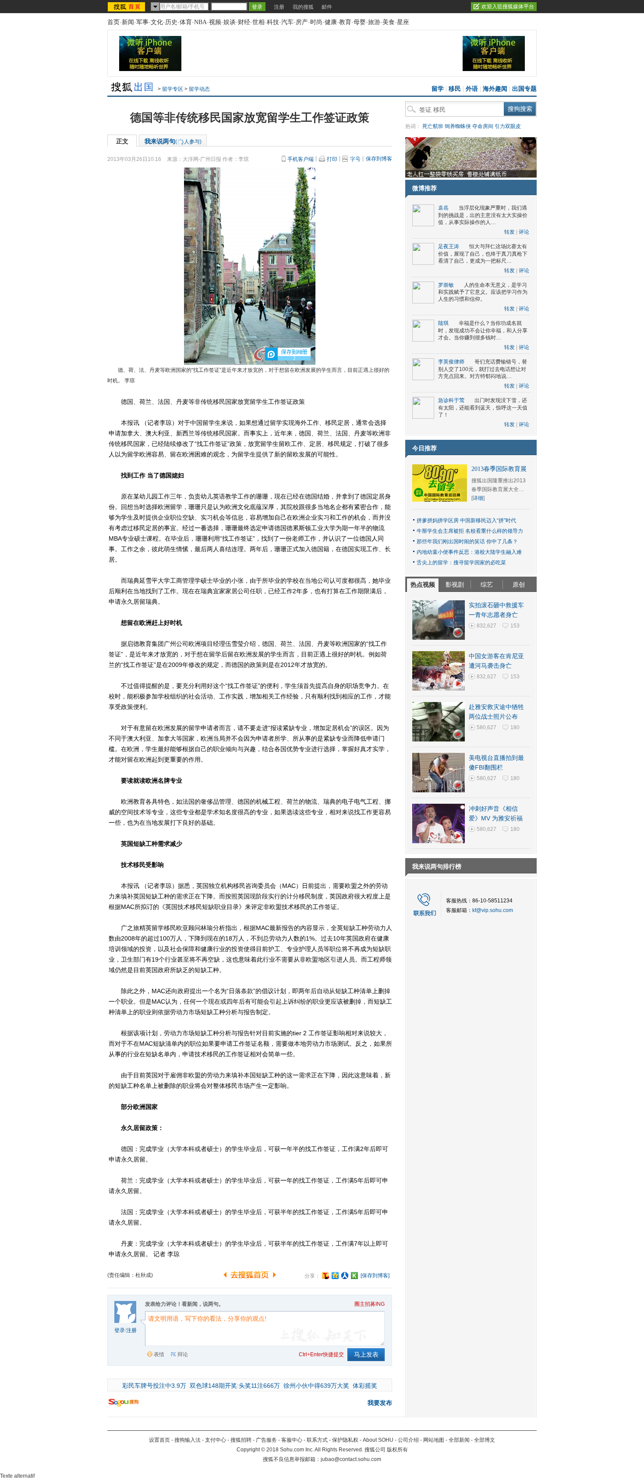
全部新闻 (459, 1440)
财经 (244, 22)
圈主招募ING (369, 1304)
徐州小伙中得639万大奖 (316, 1385)
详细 (478, 498)
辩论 (182, 1354)
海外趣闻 (495, 89)
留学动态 (199, 89)
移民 (455, 89)
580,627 (486, 727)
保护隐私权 (345, 1440)
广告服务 (266, 1440)
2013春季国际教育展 (499, 469)
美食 (388, 22)
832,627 (486, 626)
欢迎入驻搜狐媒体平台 (507, 7)
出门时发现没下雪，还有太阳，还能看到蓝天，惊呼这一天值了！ (482, 407)
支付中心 (215, 1440)
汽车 (287, 22)
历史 (171, 22)
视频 (215, 22)
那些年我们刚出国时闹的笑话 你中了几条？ (467, 541)
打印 (332, 159)
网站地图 (433, 1440)
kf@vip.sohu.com (492, 910)
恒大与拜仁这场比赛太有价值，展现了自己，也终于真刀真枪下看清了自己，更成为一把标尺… (482, 253)
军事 (142, 22)
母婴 (360, 22)
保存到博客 (379, 159)
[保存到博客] (375, 1275)
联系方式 (317, 1440)
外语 (472, 89)
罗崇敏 (446, 285)
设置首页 (159, 1440)
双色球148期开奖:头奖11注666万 (235, 1385)
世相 (258, 22)
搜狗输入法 (187, 1440)
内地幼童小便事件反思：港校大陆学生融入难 (469, 552)
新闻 (128, 22)
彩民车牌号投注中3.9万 (154, 1385)
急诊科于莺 (451, 400)
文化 (157, 22)
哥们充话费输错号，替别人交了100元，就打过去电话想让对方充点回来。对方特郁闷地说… (482, 369)
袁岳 (443, 208)
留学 (438, 89)
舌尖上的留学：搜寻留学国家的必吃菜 (461, 563)
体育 (186, 22)
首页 (113, 22)
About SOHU (378, 1440)
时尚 (316, 22)
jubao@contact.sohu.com (351, 1459)
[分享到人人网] (344, 1275)
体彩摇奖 (365, 1385)
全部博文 (484, 1440)
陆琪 (443, 323)
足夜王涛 (448, 246)
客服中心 (291, 1440)
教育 (345, 22)
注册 (279, 7)
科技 (273, 22)
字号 (355, 159)
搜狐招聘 (240, 1440)
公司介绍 (408, 1440)
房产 (302, 22)
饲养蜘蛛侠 (458, 126)
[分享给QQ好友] (335, 1275)
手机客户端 (300, 159)
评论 (524, 232)
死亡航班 (432, 126)
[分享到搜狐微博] (325, 1275)
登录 (119, 1330)
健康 (331, 22)
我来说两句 (173, 141)
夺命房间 (482, 126)
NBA (200, 22)
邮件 (327, 7)
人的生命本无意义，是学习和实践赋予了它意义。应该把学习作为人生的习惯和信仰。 (482, 292)
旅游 (374, 22)
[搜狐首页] (127, 6)
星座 (403, 22)
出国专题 (524, 89)
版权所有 (397, 1450)
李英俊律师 (451, 362)
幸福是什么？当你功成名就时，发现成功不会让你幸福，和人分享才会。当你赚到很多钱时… (482, 330)
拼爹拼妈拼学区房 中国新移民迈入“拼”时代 (466, 520)
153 (515, 626)
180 (515, 727)
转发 (509, 232)
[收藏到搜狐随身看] (354, 1275)
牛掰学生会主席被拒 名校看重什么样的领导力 (470, 531)
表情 (159, 1354)
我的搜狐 (303, 7)
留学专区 (172, 89)
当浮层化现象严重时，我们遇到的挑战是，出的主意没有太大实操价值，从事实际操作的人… (482, 215)
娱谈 (229, 22)
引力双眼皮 (508, 126)
